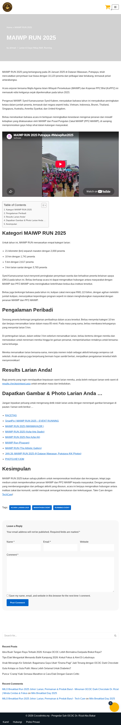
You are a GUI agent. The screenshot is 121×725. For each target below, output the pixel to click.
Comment (12, 554)
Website (84, 542)
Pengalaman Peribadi (16, 213)
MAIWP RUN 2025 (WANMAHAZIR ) (24, 426)
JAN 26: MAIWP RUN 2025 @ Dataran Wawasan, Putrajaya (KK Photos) (43, 453)
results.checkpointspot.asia (16, 383)
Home (9, 27)
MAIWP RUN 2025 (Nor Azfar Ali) (22, 437)
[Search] (115, 636)
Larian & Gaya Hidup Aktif (31, 48)
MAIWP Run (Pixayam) (17, 442)
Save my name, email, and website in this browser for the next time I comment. (49, 595)
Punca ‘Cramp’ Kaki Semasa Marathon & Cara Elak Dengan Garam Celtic (40, 674)
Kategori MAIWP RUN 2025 (19, 209)
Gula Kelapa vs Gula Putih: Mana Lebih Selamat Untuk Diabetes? (36, 668)
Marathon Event (42, 508)
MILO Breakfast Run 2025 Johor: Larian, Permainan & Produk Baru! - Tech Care (43, 698)
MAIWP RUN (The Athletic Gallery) (23, 448)
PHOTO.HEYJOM (14, 459)
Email (47, 542)
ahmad (12, 48)
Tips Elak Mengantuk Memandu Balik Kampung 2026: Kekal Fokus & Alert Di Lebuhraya (48, 657)
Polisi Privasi (33, 722)
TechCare (7, 494)
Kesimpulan (11, 224)
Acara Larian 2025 (20, 508)
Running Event (62, 508)
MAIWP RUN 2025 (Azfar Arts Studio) (24, 431)
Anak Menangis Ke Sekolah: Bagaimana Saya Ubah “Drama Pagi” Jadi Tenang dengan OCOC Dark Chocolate (60, 663)
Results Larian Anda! (15, 217)
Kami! (6, 722)
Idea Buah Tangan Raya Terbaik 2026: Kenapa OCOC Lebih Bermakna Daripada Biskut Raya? (52, 652)
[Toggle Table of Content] (42, 205)
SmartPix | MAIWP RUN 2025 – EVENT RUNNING (32, 421)
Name (10, 542)
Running (48, 48)
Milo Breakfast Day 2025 (44, 693)
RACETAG (11, 415)
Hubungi (17, 722)
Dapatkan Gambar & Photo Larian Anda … (26, 220)
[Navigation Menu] (115, 7)
